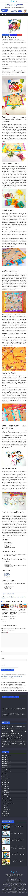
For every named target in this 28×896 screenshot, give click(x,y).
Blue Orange (7, 728)
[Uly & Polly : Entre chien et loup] (6, 859)
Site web (3, 665)
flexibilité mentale (16, 40)
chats (9, 40)
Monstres (12, 738)
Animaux (5, 726)
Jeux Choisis (4, 773)
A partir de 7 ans (5, 767)
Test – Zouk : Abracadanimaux (17, 839)
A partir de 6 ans (5, 34)
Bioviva (24, 726)
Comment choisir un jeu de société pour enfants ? (12, 883)
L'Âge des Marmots (6, 800)
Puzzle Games (5, 813)
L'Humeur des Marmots (7, 803)
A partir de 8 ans (5, 769)
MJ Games (11, 42)
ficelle (11, 40)
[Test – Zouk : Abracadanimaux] (6, 838)
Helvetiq (14, 733)
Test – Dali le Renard (22, 610)
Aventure (21, 726)
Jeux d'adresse (5, 776)
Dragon (16, 731)
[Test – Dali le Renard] (23, 604)
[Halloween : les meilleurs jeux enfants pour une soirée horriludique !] (5, 604)
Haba (10, 733)
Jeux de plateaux (13, 34)
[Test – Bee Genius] (6, 824)
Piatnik (10, 740)
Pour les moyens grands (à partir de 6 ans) (14, 880)
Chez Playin (6, 575)
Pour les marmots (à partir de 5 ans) (14, 879)
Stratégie (15, 743)
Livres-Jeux (4, 805)
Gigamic (5, 733)
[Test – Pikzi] (6, 831)
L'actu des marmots (6, 798)
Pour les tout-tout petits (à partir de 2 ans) (14, 875)
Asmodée (11, 726)
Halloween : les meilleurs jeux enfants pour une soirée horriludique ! (5, 614)
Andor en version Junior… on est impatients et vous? (13, 598)
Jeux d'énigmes (5, 780)
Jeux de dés (4, 784)
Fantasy (24, 731)
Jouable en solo (14, 736)
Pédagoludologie (7, 741)
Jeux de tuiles (4, 792)
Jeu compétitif (22, 733)
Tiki (25, 42)
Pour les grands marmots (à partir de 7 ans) (14, 882)
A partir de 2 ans (5, 757)
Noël (22, 738)
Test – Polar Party (14, 853)
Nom (2, 651)
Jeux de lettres (5, 788)
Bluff (13, 729)
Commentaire (4, 632)
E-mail (2, 658)
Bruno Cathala (18, 729)
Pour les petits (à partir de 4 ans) (14, 878)
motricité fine (16, 42)
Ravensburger (18, 741)
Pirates (14, 740)
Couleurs (6, 731)
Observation (5, 740)
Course (9, 731)
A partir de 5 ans (5, 763)
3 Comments (22, 848)
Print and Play (19, 740)
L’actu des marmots (9, 874)
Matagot (6, 738)
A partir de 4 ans (5, 761)
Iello (18, 733)
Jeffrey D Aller (22, 40)
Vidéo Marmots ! (5, 815)
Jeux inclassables (5, 796)
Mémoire (18, 738)
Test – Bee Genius (14, 825)
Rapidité (13, 741)
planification (21, 42)
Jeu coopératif (6, 736)
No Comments (20, 826)
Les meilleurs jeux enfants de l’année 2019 (13, 612)
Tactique (19, 743)
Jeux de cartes (4, 782)
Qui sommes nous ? (19, 889)
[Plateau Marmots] (2, 14)
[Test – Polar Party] (6, 852)
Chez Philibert (7, 577)
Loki (20, 736)
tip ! (6, 711)
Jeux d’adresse (18, 884)
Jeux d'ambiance (5, 778)
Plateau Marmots (14, 5)
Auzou (17, 726)
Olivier (11, 39)
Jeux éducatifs (4, 794)
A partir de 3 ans (5, 759)
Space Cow (9, 743)
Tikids (3, 44)
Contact (25, 889)
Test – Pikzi (13, 832)
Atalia (15, 726)
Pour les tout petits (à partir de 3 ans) (14, 876)
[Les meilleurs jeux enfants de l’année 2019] (14, 604)
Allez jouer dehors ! (6, 771)
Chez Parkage (7, 574)
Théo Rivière (19, 744)
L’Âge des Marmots (20, 885)
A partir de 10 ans (5, 755)
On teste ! (19, 34)
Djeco (13, 731)
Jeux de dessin (5, 786)
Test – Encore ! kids (7, 593)
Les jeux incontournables (18, 874)
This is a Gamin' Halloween (10, 744)
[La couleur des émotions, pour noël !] (6, 845)
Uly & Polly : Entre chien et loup (17, 860)
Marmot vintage (5, 809)
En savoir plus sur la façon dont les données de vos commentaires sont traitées (13, 676)
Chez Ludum (6, 573)
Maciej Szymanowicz (5, 42)
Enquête (20, 731)
